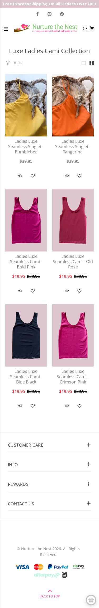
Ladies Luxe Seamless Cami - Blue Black (26, 377)
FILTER (17, 63)
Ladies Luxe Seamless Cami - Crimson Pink (73, 377)
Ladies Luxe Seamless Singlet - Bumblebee (26, 147)
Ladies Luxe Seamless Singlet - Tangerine (73, 147)
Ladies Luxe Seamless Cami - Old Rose (73, 262)
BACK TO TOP (50, 596)
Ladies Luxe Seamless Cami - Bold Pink (26, 262)
